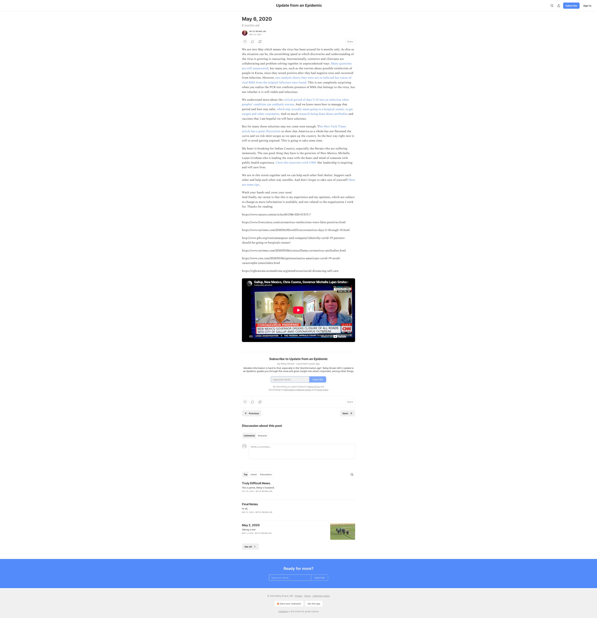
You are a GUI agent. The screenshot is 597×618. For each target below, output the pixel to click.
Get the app (314, 603)
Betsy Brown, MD (257, 31)
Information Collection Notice (297, 389)
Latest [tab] (253, 474)
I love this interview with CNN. (296, 162)
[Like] (245, 42)
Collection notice (321, 595)
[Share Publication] (559, 5)
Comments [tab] (249, 435)
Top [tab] (245, 474)
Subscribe (571, 5)
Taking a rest (248, 529)
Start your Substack (290, 603)
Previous (254, 413)
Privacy (298, 595)
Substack (283, 611)
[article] (298, 489)
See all (248, 546)
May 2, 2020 (251, 525)
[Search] (552, 5)
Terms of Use (313, 386)
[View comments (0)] (252, 42)
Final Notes (250, 504)
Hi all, (245, 508)
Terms (307, 595)
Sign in (587, 5)
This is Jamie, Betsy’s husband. (258, 487)
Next (345, 413)
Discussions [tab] (266, 474)
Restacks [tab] (262, 435)
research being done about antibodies (324, 114)
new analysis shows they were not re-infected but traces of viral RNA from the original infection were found (296, 80)
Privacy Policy (322, 389)
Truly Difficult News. (256, 483)
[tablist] (255, 436)
